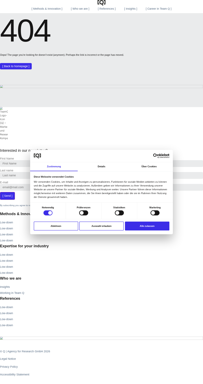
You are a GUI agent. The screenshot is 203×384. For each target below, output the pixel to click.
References (10, 298)
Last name (6, 170)
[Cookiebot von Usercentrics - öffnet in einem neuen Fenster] (155, 156)
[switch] (83, 212)
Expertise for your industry (24, 246)
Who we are (10, 278)
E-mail (4, 182)
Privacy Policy (9, 366)
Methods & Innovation (20, 214)
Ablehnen (56, 225)
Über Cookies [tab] (149, 166)
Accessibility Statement (14, 374)
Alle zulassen (147, 225)
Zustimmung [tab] (54, 166)
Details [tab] (101, 166)
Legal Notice (8, 358)
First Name (7, 158)
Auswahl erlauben (101, 225)
